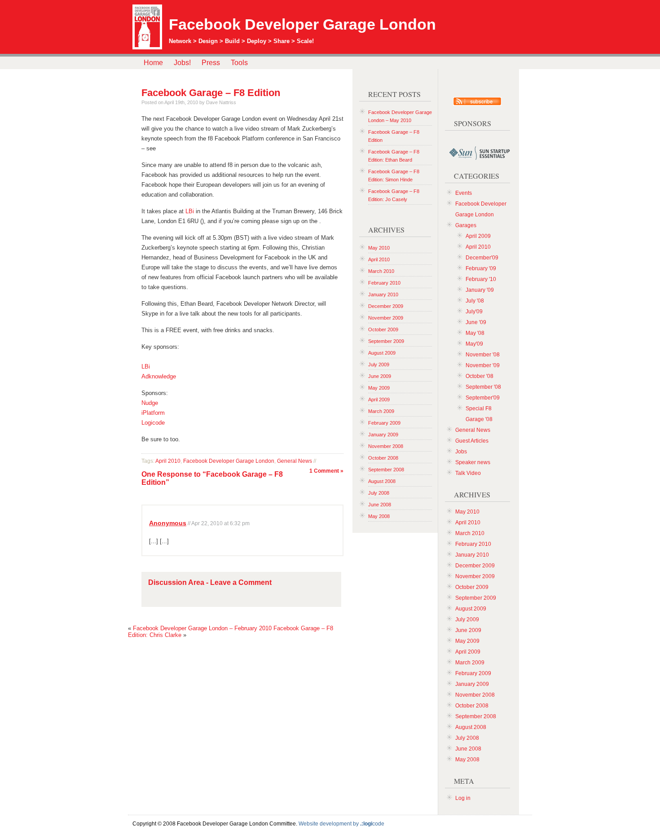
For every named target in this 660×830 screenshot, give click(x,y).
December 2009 (385, 306)
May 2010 (379, 247)
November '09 (483, 365)
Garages (465, 225)
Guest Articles (471, 441)
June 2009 (379, 376)
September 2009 (386, 341)
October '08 (479, 376)
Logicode (153, 422)
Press (211, 62)
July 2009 (378, 364)
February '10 (481, 279)
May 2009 (379, 388)
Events (463, 193)
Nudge (149, 403)
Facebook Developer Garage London (302, 24)
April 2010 (167, 461)
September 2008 (386, 469)
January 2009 (383, 434)
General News (294, 461)
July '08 (475, 301)
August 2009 (382, 353)
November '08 (483, 354)
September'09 (483, 398)
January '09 (480, 290)
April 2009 (379, 399)
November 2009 (385, 318)
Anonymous (167, 523)
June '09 (476, 322)
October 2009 (383, 329)
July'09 (474, 311)
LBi (189, 211)
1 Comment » (326, 471)
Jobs (461, 451)
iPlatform (153, 412)
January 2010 (383, 294)
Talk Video (468, 473)
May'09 (474, 344)
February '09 (481, 268)
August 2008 (382, 481)
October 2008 (383, 458)
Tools (239, 62)
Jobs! (182, 62)
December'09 (482, 258)
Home (153, 62)
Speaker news (472, 462)
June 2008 (379, 504)
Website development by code (341, 823)
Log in (463, 798)
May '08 (475, 333)
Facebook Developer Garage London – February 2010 (202, 628)
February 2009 (384, 423)
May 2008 (379, 516)
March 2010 (381, 271)
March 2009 (381, 411)
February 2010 (384, 282)
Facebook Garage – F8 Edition (210, 92)
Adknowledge (158, 376)
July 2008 (378, 493)
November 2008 (385, 446)
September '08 (483, 387)
